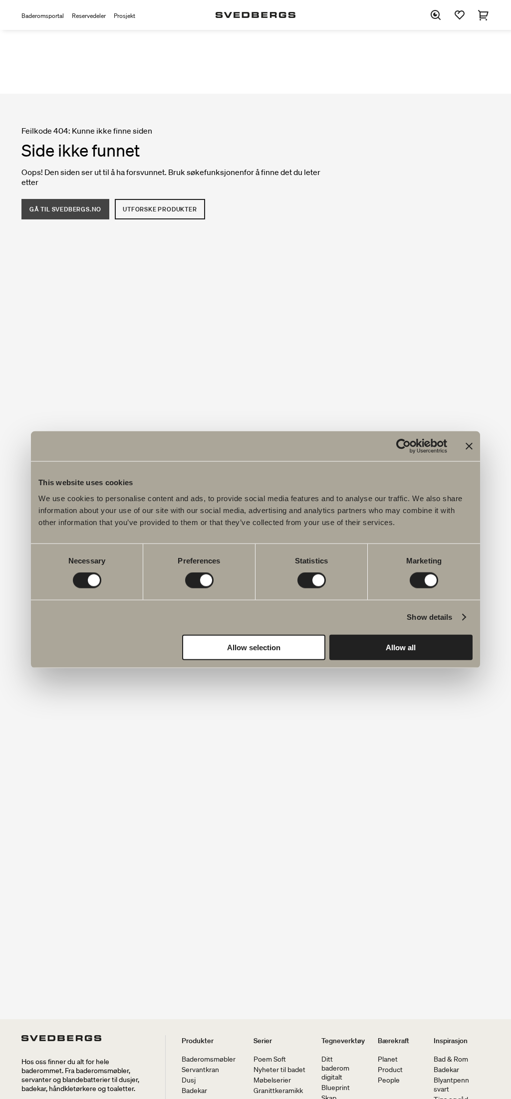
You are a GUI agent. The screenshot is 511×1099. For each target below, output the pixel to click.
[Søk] (436, 15)
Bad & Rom (451, 1059)
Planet (388, 1059)
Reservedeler (89, 15)
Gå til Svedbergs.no (65, 209)
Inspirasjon (451, 1040)
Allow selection (253, 647)
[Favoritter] (460, 15)
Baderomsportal (42, 15)
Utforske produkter (160, 209)
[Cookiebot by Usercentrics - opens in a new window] (403, 446)
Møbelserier (272, 1080)
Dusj (189, 1080)
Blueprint (335, 1087)
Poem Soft (270, 1059)
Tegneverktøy (343, 1040)
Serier (263, 1040)
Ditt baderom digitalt (335, 1068)
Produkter (198, 1040)
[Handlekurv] (484, 15)
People (389, 1080)
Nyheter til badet (279, 1069)
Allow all (401, 647)
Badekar (194, 1090)
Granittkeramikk (278, 1090)
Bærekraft (393, 1040)
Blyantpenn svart (451, 1085)
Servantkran (200, 1069)
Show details (429, 617)
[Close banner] (469, 446)
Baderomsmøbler (209, 1059)
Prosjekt (124, 15)
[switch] (199, 580)
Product (390, 1069)
